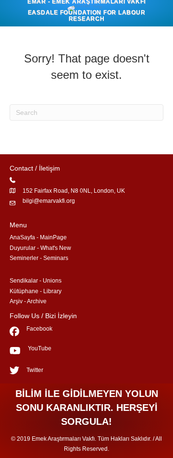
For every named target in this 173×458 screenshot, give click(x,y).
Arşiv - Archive (28, 301)
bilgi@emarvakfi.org (49, 201)
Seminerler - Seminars (39, 258)
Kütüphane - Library (36, 291)
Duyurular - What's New (40, 248)
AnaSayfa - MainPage (38, 237)
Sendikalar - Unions (36, 280)
